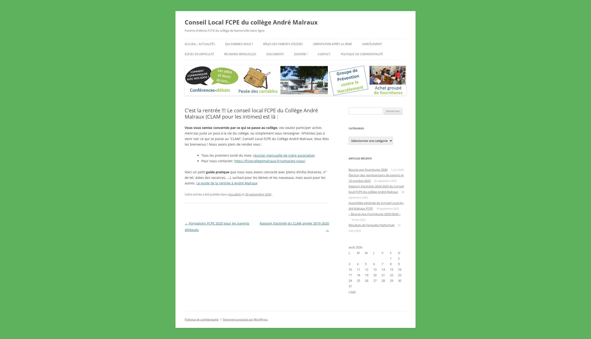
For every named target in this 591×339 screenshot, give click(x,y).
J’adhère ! (301, 54)
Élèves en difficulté (199, 54)
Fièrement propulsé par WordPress (245, 319)
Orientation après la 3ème (332, 44)
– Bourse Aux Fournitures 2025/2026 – (375, 214)
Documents (275, 54)
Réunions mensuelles (240, 54)
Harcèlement (372, 44)
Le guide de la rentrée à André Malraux (226, 183)
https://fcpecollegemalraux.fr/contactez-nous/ (269, 161)
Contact (324, 54)
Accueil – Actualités (200, 44)
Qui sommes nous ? (239, 44)
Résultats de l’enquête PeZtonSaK (372, 225)
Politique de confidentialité (362, 54)
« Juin (352, 292)
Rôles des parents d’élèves (283, 44)
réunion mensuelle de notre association (284, 155)
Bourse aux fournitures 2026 (368, 170)
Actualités (234, 194)
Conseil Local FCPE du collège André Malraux (251, 22)
